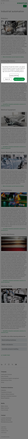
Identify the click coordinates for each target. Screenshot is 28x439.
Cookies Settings (14, 75)
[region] (14, 72)
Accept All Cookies (19, 79)
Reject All (7, 79)
